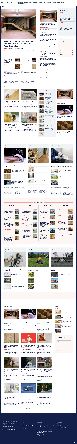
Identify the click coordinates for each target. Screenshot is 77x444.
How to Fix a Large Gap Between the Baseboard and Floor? (66, 14)
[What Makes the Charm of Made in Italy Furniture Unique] (7, 280)
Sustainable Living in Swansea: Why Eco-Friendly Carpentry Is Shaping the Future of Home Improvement (9, 225)
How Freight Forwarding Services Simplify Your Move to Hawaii (56, 193)
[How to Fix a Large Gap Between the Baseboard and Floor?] (11, 94)
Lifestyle (51, 16)
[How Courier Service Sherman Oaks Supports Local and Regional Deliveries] (28, 338)
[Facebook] (72, 442)
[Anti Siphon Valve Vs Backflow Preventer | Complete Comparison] (70, 217)
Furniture (56, 10)
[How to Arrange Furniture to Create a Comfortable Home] (41, 125)
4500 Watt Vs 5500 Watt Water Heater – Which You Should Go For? (41, 175)
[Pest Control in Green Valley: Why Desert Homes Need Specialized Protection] (11, 362)
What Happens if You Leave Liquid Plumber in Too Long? (62, 229)
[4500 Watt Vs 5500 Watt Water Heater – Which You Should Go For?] (31, 175)
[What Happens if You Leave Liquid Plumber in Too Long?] (70, 229)
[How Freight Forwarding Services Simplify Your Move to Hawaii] (28, 388)
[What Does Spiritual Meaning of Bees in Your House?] (11, 117)
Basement (5, 48)
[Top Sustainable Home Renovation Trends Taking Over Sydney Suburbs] (41, 134)
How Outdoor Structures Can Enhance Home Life (26, 231)
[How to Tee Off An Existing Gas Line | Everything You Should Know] (70, 211)
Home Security (50, 13)
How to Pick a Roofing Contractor (64, 274)
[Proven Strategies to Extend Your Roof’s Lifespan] (35, 224)
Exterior (46, 10)
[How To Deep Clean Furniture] (7, 274)
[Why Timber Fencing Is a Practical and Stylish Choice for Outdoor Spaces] (34, 66)
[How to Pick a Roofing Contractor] (54, 274)
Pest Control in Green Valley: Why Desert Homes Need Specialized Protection (47, 54)
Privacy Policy (25, 433)
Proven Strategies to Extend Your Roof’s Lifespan (27, 225)
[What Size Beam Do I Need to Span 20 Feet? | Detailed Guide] (29, 117)
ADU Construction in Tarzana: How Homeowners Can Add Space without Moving (48, 59)
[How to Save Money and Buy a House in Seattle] (17, 211)
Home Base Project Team (12, 48)
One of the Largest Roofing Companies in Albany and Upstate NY (65, 280)
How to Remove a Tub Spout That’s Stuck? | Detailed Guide (62, 235)
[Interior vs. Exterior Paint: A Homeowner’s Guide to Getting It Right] (44, 338)
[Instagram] (75, 442)
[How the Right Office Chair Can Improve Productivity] (15, 259)
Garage (27, 104)
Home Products (44, 13)
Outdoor (51, 17)
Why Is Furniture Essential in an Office (17, 286)
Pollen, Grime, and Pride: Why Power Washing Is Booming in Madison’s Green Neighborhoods (44, 237)
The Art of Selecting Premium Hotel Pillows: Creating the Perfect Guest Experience (49, 121)
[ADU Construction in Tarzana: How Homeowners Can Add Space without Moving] (41, 106)
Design (45, 9)
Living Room (55, 16)
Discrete (48, 9)
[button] (61, 7)
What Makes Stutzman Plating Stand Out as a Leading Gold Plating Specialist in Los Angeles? (68, 193)
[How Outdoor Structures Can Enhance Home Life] (35, 230)
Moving (48, 17)
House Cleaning (43, 14)
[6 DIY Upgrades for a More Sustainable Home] (31, 181)
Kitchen (56, 14)
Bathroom (41, 72)
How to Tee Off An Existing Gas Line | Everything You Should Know (62, 212)
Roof (23, 223)
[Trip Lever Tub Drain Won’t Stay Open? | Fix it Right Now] (70, 223)
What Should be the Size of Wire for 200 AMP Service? (66, 33)
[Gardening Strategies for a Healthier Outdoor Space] (31, 286)
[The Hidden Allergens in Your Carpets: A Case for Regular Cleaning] (54, 182)
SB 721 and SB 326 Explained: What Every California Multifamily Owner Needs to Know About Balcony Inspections (48, 64)
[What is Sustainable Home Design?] (52, 230)
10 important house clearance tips (35, 165)
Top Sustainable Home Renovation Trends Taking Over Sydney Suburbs (49, 134)
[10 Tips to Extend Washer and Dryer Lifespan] (31, 169)
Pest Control (55, 17)
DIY (50, 9)
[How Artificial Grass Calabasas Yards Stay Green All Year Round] (38, 259)
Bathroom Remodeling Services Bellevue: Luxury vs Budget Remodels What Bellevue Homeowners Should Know (47, 70)
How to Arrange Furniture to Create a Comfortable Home (49, 125)
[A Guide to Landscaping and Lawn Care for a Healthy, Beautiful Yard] (31, 274)
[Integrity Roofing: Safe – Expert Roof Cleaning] (54, 286)
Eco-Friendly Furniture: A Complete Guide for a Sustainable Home (44, 217)
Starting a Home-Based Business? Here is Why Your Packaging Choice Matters (9, 67)
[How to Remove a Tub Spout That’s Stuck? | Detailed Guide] (70, 234)
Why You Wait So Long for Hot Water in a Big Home (49, 94)
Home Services (55, 13)
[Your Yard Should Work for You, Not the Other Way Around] (31, 280)
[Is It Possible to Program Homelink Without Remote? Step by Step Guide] (29, 94)
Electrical (42, 10)
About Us (24, 431)
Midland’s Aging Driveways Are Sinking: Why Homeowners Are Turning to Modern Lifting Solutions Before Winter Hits (27, 218)
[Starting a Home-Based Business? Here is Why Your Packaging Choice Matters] (17, 66)
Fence (49, 10)
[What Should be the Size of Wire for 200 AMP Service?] (58, 331)
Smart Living (52, 20)
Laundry (48, 16)
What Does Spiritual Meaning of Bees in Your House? (65, 24)
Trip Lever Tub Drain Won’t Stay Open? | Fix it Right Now (62, 223)
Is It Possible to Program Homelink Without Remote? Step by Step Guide (66, 19)
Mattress (44, 17)
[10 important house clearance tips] (38, 155)
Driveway (56, 9)
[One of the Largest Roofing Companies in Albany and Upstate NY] (54, 280)
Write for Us (25, 428)
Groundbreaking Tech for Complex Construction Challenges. (26, 236)
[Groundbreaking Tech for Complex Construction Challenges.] (35, 236)
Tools (56, 20)
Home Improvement (43, 46)
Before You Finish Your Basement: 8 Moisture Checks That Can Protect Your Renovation (18, 43)
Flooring (52, 10)
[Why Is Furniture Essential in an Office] (7, 286)
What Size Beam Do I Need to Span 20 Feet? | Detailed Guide (66, 29)
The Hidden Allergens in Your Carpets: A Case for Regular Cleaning (65, 182)
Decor (22, 58)
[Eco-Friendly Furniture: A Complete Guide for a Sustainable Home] (52, 217)
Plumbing (59, 209)
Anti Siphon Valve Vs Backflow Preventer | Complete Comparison (61, 217)
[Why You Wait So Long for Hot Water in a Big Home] (34, 60)
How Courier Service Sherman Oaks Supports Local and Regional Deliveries (11, 82)
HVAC (53, 14)
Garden (61, 22)
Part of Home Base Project (28, 425)
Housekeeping (49, 14)
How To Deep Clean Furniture (16, 274)
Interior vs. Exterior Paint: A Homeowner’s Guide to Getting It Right (28, 82)
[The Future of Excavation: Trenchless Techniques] (35, 211)
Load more (18, 54)
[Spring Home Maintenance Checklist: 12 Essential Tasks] (54, 176)
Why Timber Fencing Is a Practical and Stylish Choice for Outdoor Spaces (25, 67)
